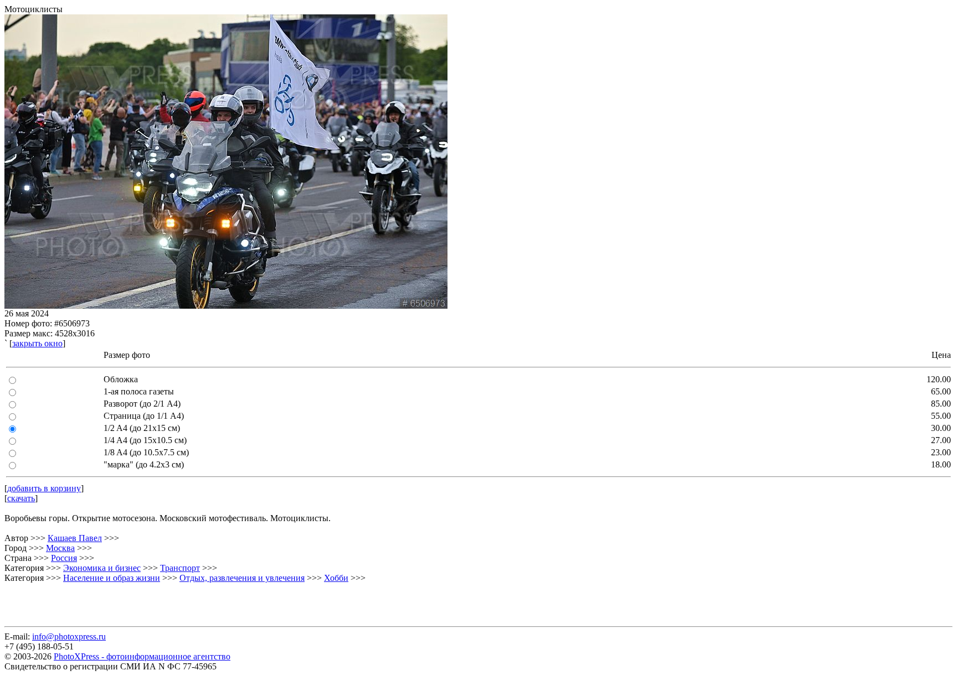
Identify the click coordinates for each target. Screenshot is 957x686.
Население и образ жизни (111, 578)
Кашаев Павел (75, 538)
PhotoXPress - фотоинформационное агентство (142, 656)
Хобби (336, 578)
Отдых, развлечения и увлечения (242, 578)
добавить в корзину (44, 488)
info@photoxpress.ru (69, 636)
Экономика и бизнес (102, 568)
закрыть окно (37, 343)
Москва (60, 548)
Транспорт (180, 568)
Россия (64, 558)
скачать (21, 498)
